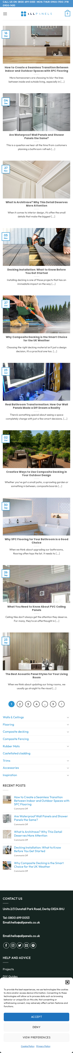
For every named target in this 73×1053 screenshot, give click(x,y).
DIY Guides (10, 976)
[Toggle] (68, 717)
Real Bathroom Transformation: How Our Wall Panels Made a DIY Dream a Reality (36, 406)
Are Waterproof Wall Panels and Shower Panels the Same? (36, 136)
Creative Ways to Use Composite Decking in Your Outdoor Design (36, 473)
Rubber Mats (11, 746)
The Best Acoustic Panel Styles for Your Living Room (36, 676)
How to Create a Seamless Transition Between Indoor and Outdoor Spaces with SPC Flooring (36, 69)
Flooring (8, 724)
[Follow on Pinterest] (33, 945)
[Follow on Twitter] (20, 945)
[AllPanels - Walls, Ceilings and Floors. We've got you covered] (36, 13)
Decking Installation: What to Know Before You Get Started (36, 271)
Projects (8, 969)
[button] (67, 982)
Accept (36, 1017)
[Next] (61, 704)
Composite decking (15, 731)
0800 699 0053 (26, 1)
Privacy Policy (43, 1046)
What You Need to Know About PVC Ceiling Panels (36, 608)
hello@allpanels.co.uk (25, 922)
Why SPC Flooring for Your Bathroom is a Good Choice (36, 541)
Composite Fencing (16, 739)
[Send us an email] (26, 945)
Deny (37, 1027)
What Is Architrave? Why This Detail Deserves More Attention (37, 204)
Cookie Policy (27, 1046)
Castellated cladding (16, 753)
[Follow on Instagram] (13, 945)
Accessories (11, 768)
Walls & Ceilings (13, 717)
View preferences (36, 1037)
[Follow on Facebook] (6, 945)
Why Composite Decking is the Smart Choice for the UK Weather (36, 339)
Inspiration (10, 775)
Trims (6, 760)
